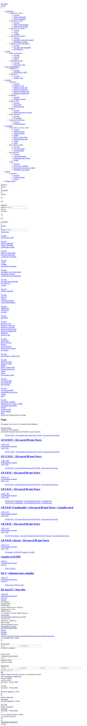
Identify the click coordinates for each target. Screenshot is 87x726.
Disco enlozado (6, 346)
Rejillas (16, 135)
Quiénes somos (10, 181)
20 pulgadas (18, 118)
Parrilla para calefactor (8, 348)
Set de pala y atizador (21, 166)
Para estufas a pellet (7, 375)
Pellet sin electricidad (21, 26)
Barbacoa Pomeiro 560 (21, 91)
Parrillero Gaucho (19, 99)
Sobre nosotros (6, 411)
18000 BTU (5, 308)
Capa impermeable (20, 156)
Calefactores (9, 11)
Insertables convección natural (24, 40)
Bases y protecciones (21, 137)
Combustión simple (7, 300)
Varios (16, 143)
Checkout (4, 709)
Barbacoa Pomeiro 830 (21, 93)
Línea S (16, 59)
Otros (3, 396)
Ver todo (16, 15)
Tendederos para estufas (22, 170)
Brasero (3, 344)
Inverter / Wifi (18, 78)
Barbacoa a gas (19, 86)
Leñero (16, 141)
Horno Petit (17, 105)
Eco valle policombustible (22, 47)
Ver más (3, 600)
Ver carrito (4, 699)
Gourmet (8, 80)
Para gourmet (5, 384)
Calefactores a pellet (7, 247)
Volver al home (6, 428)
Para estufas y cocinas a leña (10, 356)
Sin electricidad (19, 151)
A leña (16, 32)
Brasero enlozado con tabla (23, 112)
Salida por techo (19, 131)
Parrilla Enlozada (19, 124)
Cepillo (16, 160)
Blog (2, 413)
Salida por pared (19, 133)
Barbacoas (4, 318)
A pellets (16, 34)
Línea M (16, 57)
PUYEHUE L (18, 49)
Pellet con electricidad (21, 25)
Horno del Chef (19, 107)
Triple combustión (20, 19)
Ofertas (7, 172)
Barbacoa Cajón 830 (20, 89)
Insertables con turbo (20, 42)
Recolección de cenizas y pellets (24, 168)
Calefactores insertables (9, 266)
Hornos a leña (5, 335)
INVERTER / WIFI (20, 72)
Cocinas (8, 51)
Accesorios (9, 126)
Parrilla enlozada (19, 177)
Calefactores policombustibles (11, 276)
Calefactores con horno (8, 257)
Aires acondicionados (12, 67)
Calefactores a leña (7, 238)
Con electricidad (19, 149)
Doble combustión (20, 17)
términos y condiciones (13, 676)
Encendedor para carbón (22, 158)
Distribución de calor (21, 139)
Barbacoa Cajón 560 (20, 88)
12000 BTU (5, 310)
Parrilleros (4, 333)
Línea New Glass (19, 65)
